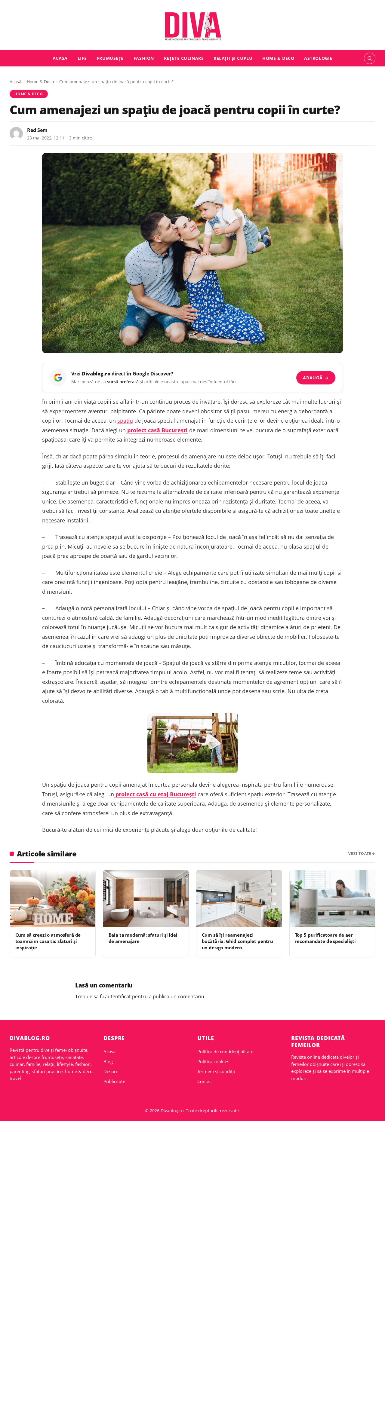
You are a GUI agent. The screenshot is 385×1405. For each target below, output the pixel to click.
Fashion (144, 58)
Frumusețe (110, 58)
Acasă (15, 81)
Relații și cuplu (233, 58)
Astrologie (318, 58)
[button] (369, 58)
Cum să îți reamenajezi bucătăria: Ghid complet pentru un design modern (237, 941)
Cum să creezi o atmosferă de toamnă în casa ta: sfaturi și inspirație (48, 941)
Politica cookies (213, 1061)
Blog (108, 1061)
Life (82, 58)
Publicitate (114, 1081)
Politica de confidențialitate (225, 1051)
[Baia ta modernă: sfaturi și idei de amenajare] (146, 898)
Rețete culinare (184, 58)
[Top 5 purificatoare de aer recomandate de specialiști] (332, 898)
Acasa (60, 58)
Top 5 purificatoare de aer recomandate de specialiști (325, 938)
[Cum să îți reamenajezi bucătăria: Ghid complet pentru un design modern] (239, 898)
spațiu (125, 420)
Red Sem (37, 130)
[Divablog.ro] (192, 26)
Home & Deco (278, 58)
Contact (205, 1081)
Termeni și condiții (216, 1071)
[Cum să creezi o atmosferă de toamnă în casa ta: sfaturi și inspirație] (52, 898)
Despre (110, 1071)
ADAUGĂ (315, 378)
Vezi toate (359, 853)
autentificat (118, 996)
